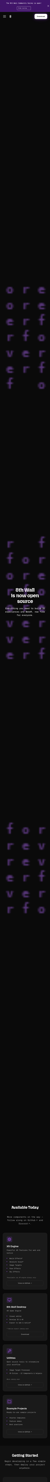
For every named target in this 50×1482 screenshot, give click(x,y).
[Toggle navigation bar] (4, 16)
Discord (23, 1223)
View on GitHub (24, 1283)
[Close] (48, 6)
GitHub (31, 1220)
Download (41, 16)
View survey (23, 8)
